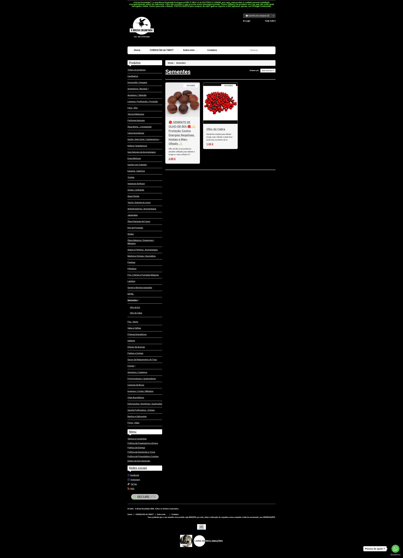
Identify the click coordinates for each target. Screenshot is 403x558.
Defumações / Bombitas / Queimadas (145, 404)
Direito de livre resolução (139, 461)
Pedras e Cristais (135, 353)
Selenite (131, 340)
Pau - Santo (133, 322)
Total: (270, 21)
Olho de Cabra (136, 313)
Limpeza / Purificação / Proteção (143, 101)
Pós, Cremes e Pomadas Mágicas (143, 275)
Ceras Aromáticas (136, 133)
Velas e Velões (134, 328)
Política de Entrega (136, 447)
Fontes (131, 366)
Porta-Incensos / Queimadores (142, 378)
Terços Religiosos (136, 114)
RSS (132, 488)
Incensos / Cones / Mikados (140, 391)
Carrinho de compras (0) (258, 16)
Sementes (133, 300)
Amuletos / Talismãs (137, 95)
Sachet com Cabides (137, 165)
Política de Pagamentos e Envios (143, 443)
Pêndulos (132, 268)
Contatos (212, 50)
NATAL (131, 294)
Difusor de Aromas (136, 347)
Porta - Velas (133, 423)
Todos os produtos (136, 70)
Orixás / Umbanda (136, 190)
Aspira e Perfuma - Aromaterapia (143, 250)
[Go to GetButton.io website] (395, 555)
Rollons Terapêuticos (137, 146)
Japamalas (133, 215)
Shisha (131, 234)
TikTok (134, 484)
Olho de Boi (135, 307)
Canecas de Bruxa (136, 385)
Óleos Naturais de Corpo (139, 221)
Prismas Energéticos (137, 334)
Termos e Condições (137, 439)
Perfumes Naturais (136, 120)
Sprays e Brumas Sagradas (140, 287)
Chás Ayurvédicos (136, 397)
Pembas (131, 262)
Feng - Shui (133, 108)
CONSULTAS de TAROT (162, 50)
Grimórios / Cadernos (137, 372)
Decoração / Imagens (137, 82)
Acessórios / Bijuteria (138, 89)
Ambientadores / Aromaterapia (142, 209)
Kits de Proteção (135, 228)
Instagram (135, 479)
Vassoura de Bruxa (136, 183)
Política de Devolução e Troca (141, 452)
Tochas (131, 177)
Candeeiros (133, 76)
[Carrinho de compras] (273, 16)
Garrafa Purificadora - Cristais (141, 410)
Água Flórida (133, 196)
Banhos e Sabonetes (137, 416)
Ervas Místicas (134, 158)
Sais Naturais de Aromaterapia (142, 152)
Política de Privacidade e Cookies (143, 456)
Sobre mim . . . (190, 50)
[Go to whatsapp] (395, 549)
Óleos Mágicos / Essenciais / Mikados (141, 242)
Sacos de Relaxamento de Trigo (142, 359)
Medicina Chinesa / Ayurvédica (142, 256)
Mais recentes (267, 70)
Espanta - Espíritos (136, 171)
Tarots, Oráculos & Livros (139, 202)
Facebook (134, 475)
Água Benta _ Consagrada (139, 127)
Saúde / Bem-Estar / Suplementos (143, 139)
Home (137, 50)
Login (247, 21)
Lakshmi (131, 281)
